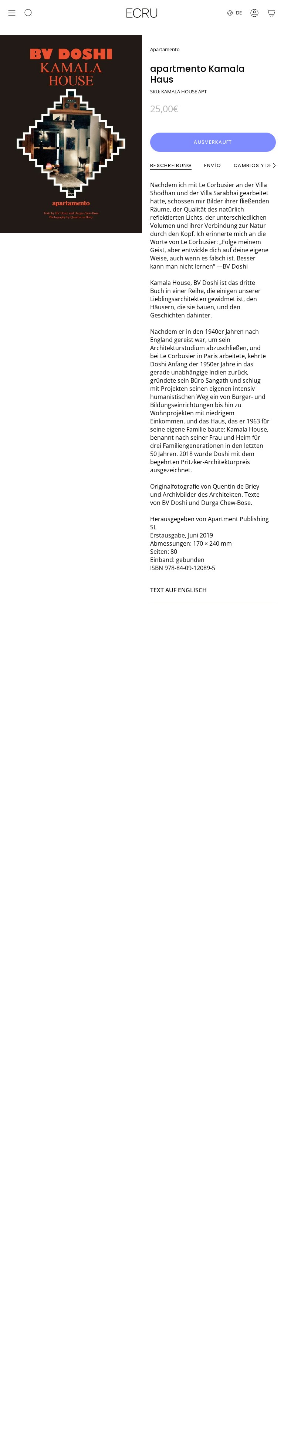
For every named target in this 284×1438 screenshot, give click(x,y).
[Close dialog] (270, 1278)
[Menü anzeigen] (11, 12)
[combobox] (82, 1371)
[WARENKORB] (271, 12)
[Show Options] (134, 1371)
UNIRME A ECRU (84, 1390)
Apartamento (165, 49)
